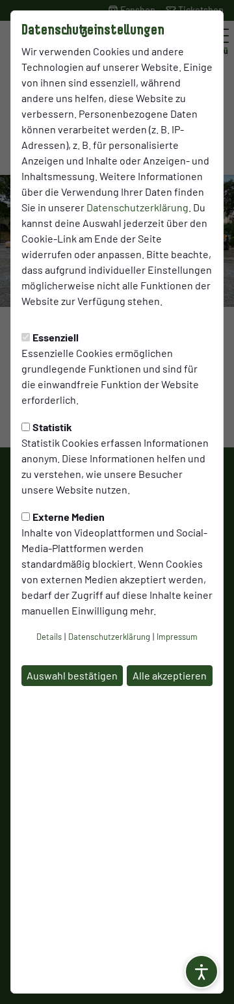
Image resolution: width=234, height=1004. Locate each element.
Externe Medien (68, 516)
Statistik (52, 427)
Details (49, 636)
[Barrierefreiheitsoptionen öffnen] (201, 971)
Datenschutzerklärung (137, 207)
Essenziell (55, 337)
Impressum (177, 636)
